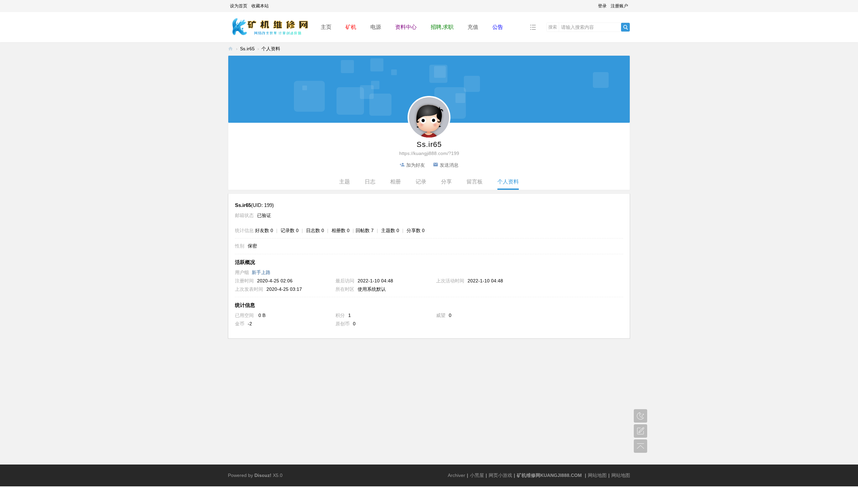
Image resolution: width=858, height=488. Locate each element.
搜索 (552, 27)
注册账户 (619, 5)
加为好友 (415, 165)
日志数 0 (315, 230)
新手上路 (261, 272)
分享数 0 (416, 230)
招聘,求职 (442, 27)
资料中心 (406, 27)
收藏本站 (260, 5)
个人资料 (508, 181)
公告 (497, 27)
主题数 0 (390, 230)
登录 (602, 5)
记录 (421, 181)
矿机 (351, 27)
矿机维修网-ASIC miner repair (230, 49)
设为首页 (238, 5)
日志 (370, 181)
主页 (326, 27)
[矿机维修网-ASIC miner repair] (269, 27)
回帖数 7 (365, 230)
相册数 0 (340, 230)
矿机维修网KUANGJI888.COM (549, 475)
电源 (375, 27)
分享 (446, 181)
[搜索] (625, 27)
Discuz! (262, 475)
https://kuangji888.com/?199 (429, 153)
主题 (344, 181)
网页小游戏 (500, 475)
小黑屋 (477, 475)
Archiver (456, 475)
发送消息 (449, 165)
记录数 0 (290, 230)
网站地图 (597, 475)
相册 (395, 181)
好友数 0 (264, 230)
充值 (473, 27)
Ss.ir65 (247, 48)
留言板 (475, 181)
